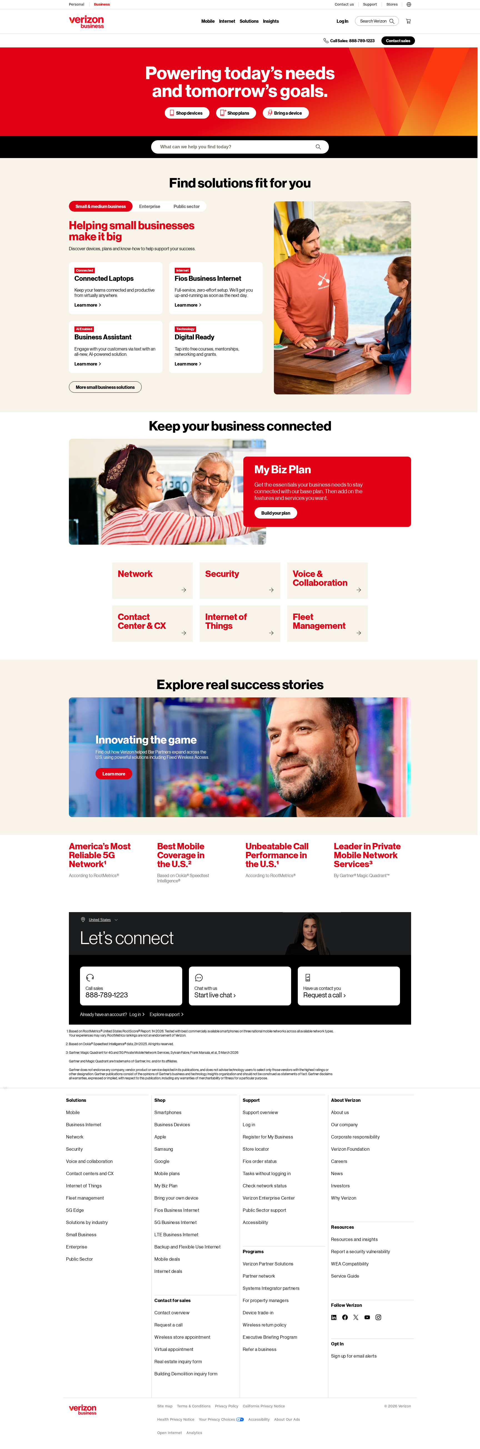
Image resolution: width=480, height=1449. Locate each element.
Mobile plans (167, 1173)
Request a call (322, 995)
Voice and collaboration (89, 1161)
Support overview (260, 1112)
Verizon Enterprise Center (269, 1197)
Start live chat (213, 995)
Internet (227, 21)
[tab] (100, 206)
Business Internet (83, 1124)
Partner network (259, 1275)
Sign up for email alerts (354, 1355)
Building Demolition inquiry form (186, 1373)
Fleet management (85, 1197)
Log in (135, 1014)
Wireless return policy (264, 1324)
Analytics (194, 1433)
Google (161, 1161)
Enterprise (76, 1246)
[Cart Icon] (408, 21)
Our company (344, 1124)
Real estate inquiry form (178, 1361)
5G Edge (75, 1210)
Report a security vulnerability (360, 1251)
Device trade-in (258, 1312)
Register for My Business (268, 1136)
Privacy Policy (226, 1406)
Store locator (256, 1149)
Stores (392, 4)
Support (370, 4)
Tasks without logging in (267, 1173)
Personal (76, 4)
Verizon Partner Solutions (268, 1263)
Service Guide (345, 1275)
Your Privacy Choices (217, 1419)
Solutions (249, 21)
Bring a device (288, 113)
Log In (342, 21)
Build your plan (275, 512)
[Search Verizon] (377, 21)
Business (102, 4)
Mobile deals (167, 1259)
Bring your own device (176, 1197)
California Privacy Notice (264, 1406)
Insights (271, 21)
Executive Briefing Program (270, 1337)
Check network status (265, 1185)
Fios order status (260, 1161)
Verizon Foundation (350, 1149)
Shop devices (189, 113)
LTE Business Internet (176, 1234)
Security (74, 1149)
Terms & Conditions (194, 1406)
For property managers (266, 1300)
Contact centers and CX (90, 1173)
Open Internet (169, 1433)
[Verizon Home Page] (82, 1409)
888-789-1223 (107, 995)
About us (340, 1112)
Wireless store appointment (182, 1337)
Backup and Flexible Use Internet (187, 1246)
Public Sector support (264, 1210)
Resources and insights (354, 1239)
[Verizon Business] (86, 21)
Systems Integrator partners (271, 1288)
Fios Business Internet (176, 1210)
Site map (164, 1406)
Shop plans (238, 113)
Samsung (163, 1149)
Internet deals (168, 1271)
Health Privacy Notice (175, 1419)
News (337, 1173)
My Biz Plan (166, 1185)
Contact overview (171, 1312)
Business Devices (172, 1124)
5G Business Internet (175, 1222)
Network (75, 1136)
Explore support (165, 1014)
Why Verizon (343, 1197)
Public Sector (79, 1259)
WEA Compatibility (350, 1263)
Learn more (85, 304)
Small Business (81, 1234)
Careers (339, 1161)
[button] (409, 3)
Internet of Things (84, 1185)
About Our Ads (287, 1419)
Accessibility (255, 1222)
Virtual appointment (174, 1349)
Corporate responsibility (355, 1136)
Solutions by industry (87, 1222)
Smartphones (168, 1112)
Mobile (208, 21)
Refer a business (259, 1349)
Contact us (344, 4)
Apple (160, 1136)
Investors (340, 1185)
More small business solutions (105, 387)
